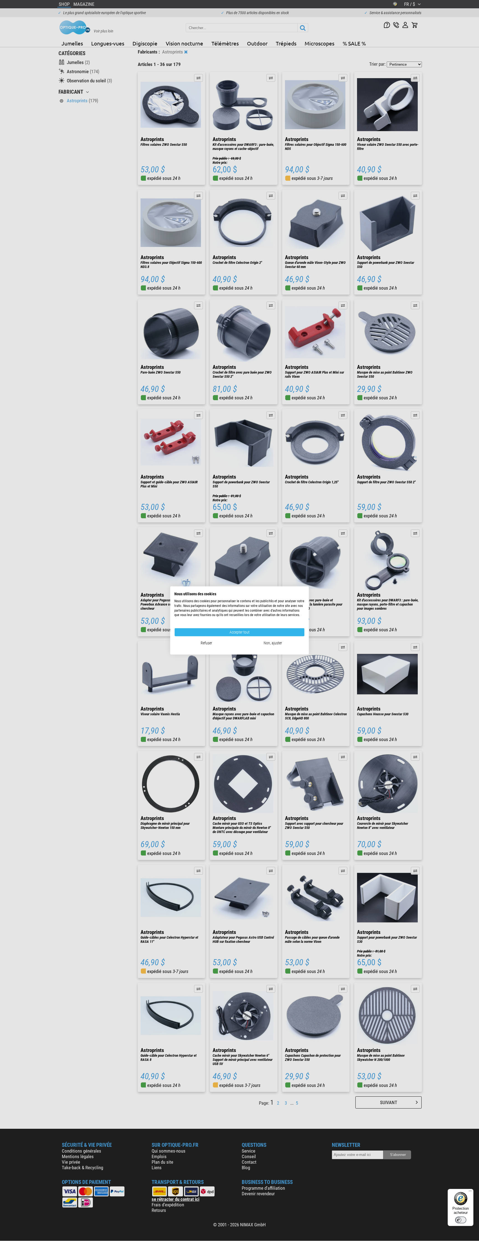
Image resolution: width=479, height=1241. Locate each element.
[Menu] (470, 1192)
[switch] (460, 1220)
